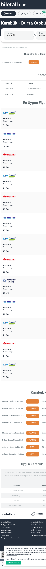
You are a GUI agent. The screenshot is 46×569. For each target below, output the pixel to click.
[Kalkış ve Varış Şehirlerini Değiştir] (35, 35)
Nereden (10, 33)
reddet (27, 552)
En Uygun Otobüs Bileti (8, 525)
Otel (41, 13)
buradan (22, 559)
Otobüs (9, 13)
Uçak (25, 13)
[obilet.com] (14, 6)
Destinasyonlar (6, 530)
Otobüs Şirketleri (6, 533)
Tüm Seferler (5, 527)
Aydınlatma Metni (11, 555)
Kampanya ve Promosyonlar (10, 538)
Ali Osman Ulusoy (33, 89)
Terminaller (5, 535)
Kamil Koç (31, 94)
